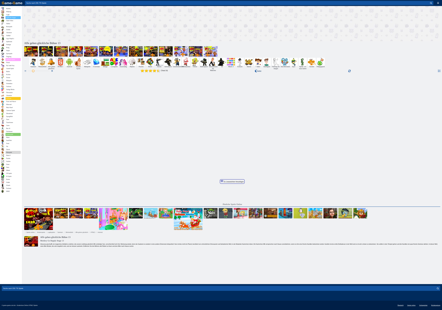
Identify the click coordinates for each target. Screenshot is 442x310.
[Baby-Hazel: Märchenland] (166, 213)
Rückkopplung (435, 305)
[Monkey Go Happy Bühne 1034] (91, 213)
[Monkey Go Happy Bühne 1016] (136, 51)
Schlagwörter (423, 305)
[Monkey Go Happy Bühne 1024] (196, 51)
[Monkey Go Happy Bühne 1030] (61, 213)
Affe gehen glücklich (81, 232)
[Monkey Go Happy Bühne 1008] (76, 51)
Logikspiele (51, 232)
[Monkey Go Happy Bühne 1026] (211, 51)
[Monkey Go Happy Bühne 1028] (38, 219)
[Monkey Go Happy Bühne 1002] (31, 51)
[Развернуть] (439, 71)
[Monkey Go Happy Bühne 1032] (76, 213)
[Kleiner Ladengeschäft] (255, 213)
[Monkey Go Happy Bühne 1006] (61, 51)
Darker (259, 71)
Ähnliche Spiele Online (232, 204)
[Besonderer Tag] (330, 213)
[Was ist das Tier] (300, 213)
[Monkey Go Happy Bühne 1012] (106, 51)
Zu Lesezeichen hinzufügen (233, 182)
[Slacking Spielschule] (240, 213)
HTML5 (92, 232)
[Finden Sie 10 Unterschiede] (315, 213)
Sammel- (60, 232)
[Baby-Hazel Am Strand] (113, 219)
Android (100, 232)
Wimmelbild (69, 232)
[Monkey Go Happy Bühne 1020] (166, 51)
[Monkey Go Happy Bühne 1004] (46, 51)
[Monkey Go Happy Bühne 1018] (151, 51)
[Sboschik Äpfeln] (345, 213)
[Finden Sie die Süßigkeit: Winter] (151, 213)
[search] (431, 3)
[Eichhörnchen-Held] (360, 213)
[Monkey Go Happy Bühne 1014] (121, 51)
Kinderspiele (41, 232)
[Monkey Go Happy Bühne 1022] (181, 51)
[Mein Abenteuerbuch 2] (226, 213)
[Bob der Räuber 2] (136, 213)
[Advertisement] (128, 23)
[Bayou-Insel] (285, 213)
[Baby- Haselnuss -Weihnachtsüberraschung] (188, 219)
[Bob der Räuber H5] (211, 213)
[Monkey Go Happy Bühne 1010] (91, 51)
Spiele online (30, 232)
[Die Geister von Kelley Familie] (270, 213)
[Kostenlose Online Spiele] (12, 3)
